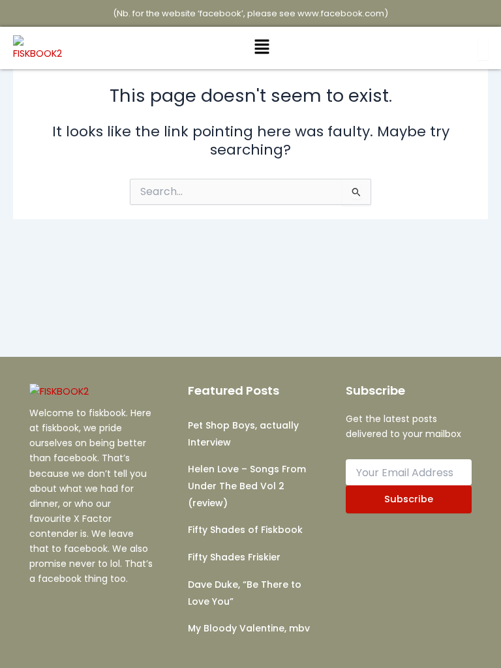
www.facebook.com (340, 13)
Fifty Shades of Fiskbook (245, 529)
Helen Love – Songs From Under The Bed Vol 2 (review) (247, 486)
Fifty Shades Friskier (234, 557)
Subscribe (408, 499)
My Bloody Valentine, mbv (249, 628)
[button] (262, 47)
